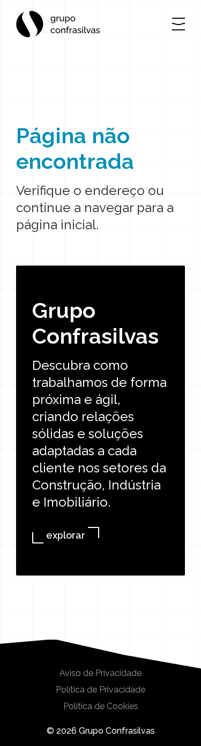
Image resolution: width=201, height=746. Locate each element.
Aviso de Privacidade (100, 673)
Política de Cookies (100, 706)
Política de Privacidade (100, 690)
